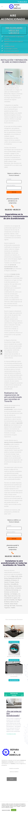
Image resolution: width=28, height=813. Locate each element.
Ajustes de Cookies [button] (6, 810)
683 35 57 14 (14, 33)
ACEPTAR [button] (13, 810)
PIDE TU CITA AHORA (14, 28)
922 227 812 (8, 209)
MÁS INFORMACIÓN (14, 641)
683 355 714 (16, 209)
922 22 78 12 (23, 1)
